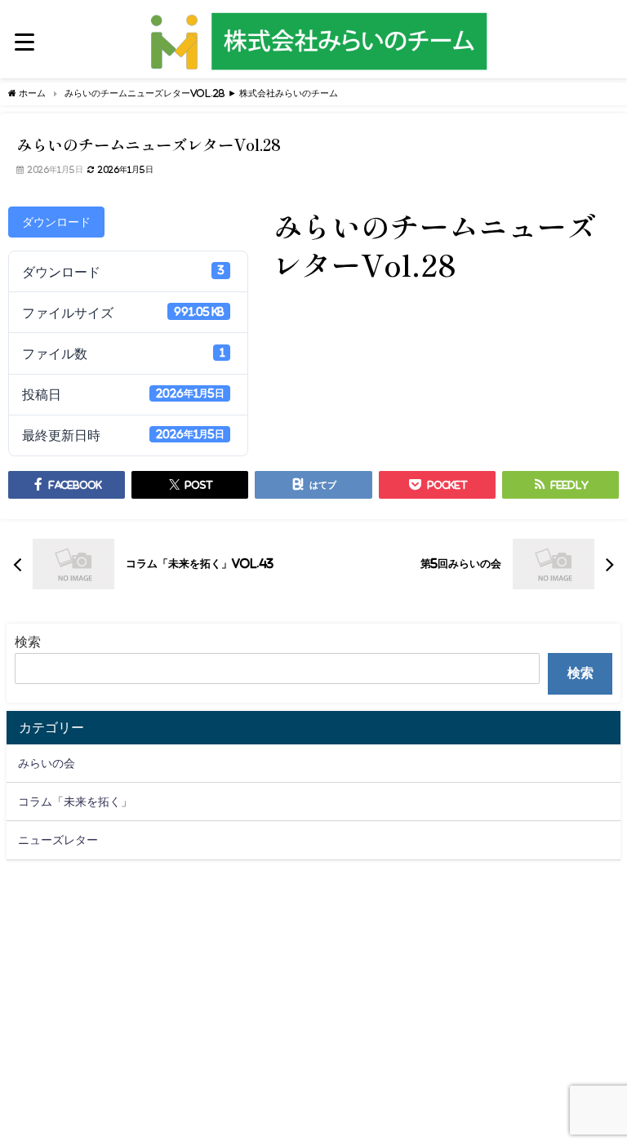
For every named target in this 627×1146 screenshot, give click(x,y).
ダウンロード (56, 222)
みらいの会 (46, 763)
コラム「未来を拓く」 (75, 801)
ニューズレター (58, 840)
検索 (28, 641)
